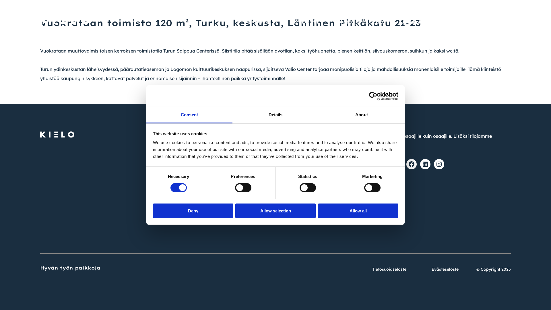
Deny (193, 210)
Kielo (505, 22)
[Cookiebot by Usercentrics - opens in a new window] (373, 96)
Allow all (358, 210)
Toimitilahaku (261, 21)
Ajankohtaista (419, 22)
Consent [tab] (189, 114)
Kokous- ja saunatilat (360, 22)
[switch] (243, 187)
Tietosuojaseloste (389, 269)
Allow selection (275, 210)
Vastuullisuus (467, 22)
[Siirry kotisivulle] (65, 17)
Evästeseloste (445, 269)
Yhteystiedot (497, 9)
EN (471, 9)
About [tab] (361, 114)
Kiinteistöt (306, 22)
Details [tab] (276, 114)
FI (457, 9)
